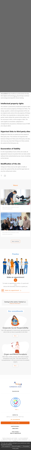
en (16, 96)
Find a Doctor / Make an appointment (15, 432)
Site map (14, 440)
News (15, 185)
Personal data (4, 440)
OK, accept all (6, 446)
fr (14, 96)
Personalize (26, 446)
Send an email (14, 422)
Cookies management (22, 440)
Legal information (22, 439)
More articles (15, 241)
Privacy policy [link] (15, 448)
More (15, 335)
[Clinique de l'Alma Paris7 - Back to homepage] (15, 384)
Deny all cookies (16, 446)
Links (10, 440)
